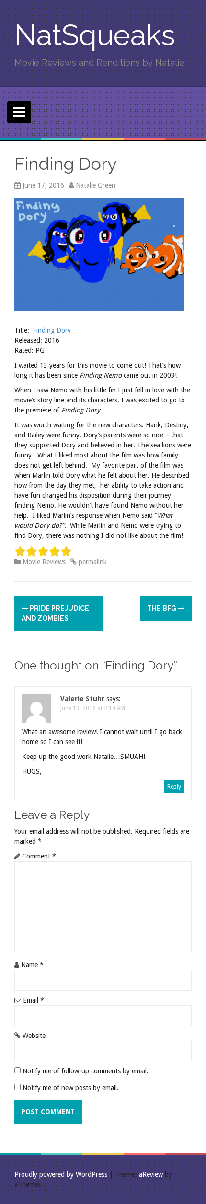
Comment (39, 856)
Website (34, 1035)
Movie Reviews (44, 562)
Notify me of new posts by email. (71, 1088)
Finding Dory (52, 330)
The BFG (162, 608)
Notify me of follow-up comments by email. (86, 1071)
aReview (151, 1174)
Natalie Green (95, 185)
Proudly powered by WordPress (60, 1174)
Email (33, 1000)
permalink (92, 562)
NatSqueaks (94, 35)
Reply (174, 786)
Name (32, 965)
